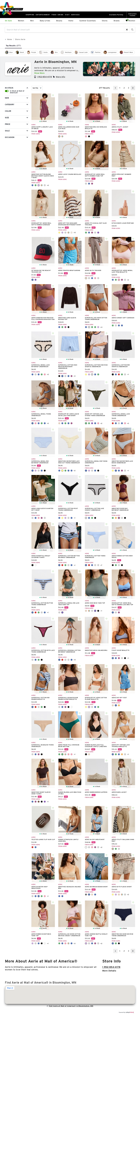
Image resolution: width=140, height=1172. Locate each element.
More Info (60, 77)
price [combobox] (7, 124)
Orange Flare (116, 518)
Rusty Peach (119, 705)
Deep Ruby (119, 374)
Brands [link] (117, 21)
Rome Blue (89, 232)
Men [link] (32, 21)
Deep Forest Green (92, 327)
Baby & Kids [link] (45, 21)
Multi (59, 136)
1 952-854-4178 (44, 77)
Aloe (59, 754)
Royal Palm (62, 612)
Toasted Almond (38, 801)
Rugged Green (116, 943)
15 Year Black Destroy (113, 374)
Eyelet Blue (32, 185)
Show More (39, 73)
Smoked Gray (95, 232)
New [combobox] (7, 98)
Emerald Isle (122, 374)
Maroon (32, 847)
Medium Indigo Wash (89, 894)
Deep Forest (62, 754)
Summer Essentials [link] (87, 21)
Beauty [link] (59, 21)
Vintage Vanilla (89, 754)
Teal (35, 847)
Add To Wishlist (53, 95)
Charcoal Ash (86, 894)
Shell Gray (122, 658)
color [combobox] (8, 111)
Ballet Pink (86, 136)
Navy (32, 280)
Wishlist (131, 21)
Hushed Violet (92, 423)
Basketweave (113, 849)
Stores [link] (105, 21)
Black (59, 376)
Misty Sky (68, 376)
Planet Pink (98, 423)
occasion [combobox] (9, 137)
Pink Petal (95, 278)
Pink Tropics (71, 754)
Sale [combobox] (7, 131)
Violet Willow (98, 232)
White (35, 565)
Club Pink (35, 423)
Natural (59, 423)
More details (109, 970)
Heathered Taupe (86, 278)
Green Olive (116, 565)
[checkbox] (9, 52)
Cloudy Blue (86, 327)
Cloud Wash (86, 847)
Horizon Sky (89, 183)
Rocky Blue (95, 894)
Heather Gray (86, 183)
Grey (95, 565)
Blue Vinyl (59, 470)
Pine (42, 707)
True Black (89, 136)
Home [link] (70, 21)
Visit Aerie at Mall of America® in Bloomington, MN (71, 1006)
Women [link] (21, 21)
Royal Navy (35, 280)
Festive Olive (113, 325)
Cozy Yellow (59, 232)
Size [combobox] (7, 118)
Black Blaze (113, 565)
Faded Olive (35, 185)
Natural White (71, 232)
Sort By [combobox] (35, 88)
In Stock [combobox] (9, 88)
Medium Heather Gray (45, 185)
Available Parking (116, 15)
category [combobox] (9, 104)
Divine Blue (38, 423)
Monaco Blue (119, 325)
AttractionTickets (132, 14)
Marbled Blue (42, 185)
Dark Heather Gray (89, 327)
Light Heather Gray (65, 232)
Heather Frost (38, 185)
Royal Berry (92, 183)
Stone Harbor (125, 280)
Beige (113, 705)
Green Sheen (95, 327)
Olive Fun (86, 232)
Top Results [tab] (13, 46)
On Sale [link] (8, 21)
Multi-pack (62, 136)
